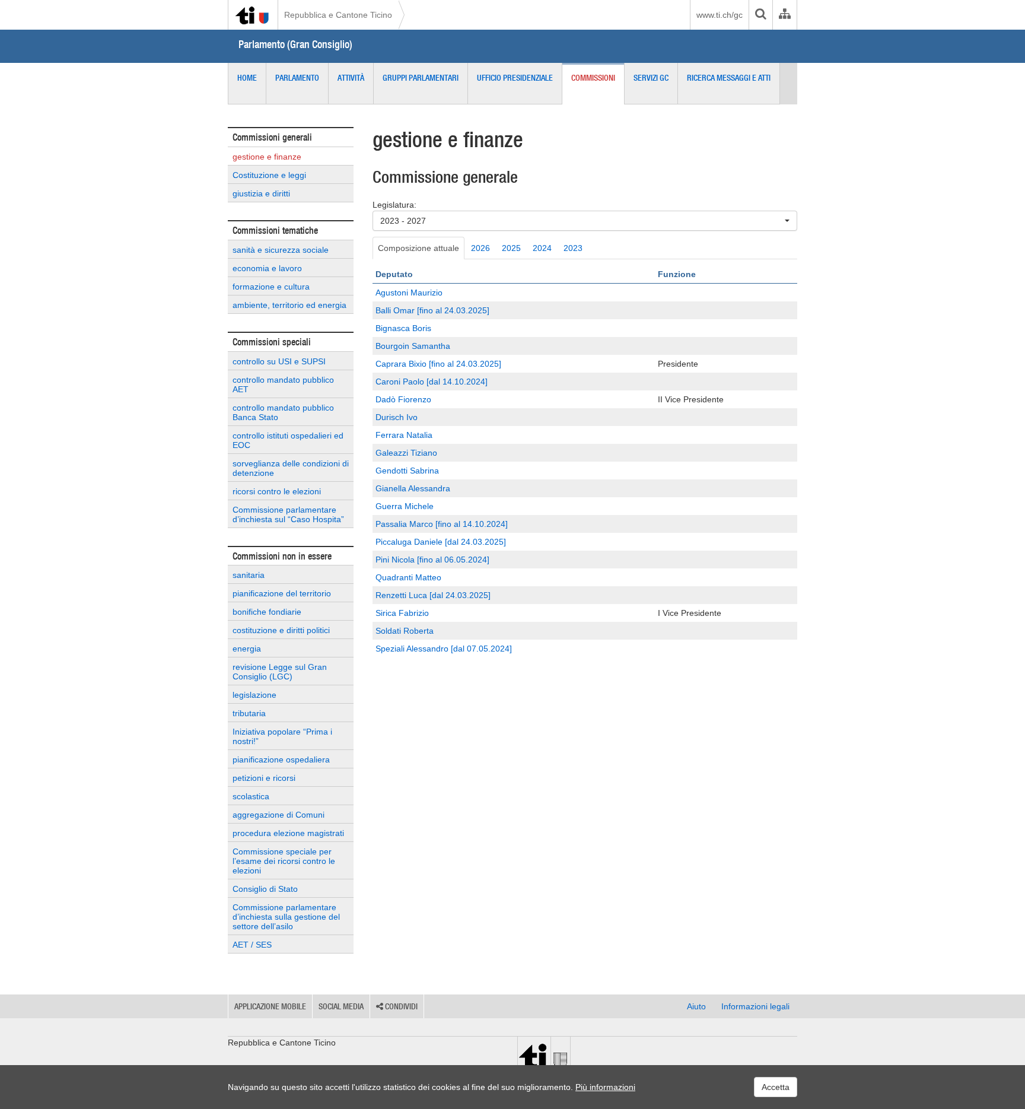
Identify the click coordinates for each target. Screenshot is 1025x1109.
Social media (341, 1006)
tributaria (249, 713)
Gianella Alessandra (412, 488)
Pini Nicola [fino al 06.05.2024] (432, 559)
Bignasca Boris (403, 328)
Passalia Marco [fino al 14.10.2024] (441, 524)
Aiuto (696, 1006)
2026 (480, 248)
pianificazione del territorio (282, 593)
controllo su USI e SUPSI (279, 361)
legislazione (254, 695)
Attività (351, 77)
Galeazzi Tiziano (406, 452)
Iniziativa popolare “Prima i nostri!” (282, 736)
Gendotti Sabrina (407, 470)
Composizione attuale (418, 248)
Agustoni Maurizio (409, 292)
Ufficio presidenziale (515, 77)
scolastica (251, 796)
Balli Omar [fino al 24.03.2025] (432, 310)
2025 (511, 248)
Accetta (776, 1087)
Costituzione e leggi (269, 175)
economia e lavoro (267, 268)
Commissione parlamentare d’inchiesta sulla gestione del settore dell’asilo (286, 917)
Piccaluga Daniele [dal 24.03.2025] (440, 541)
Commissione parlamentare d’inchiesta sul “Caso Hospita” (288, 514)
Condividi (400, 1006)
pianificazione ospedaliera (281, 759)
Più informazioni (605, 1087)
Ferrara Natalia (403, 435)
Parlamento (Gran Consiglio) (295, 44)
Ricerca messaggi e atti (729, 77)
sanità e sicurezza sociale (281, 250)
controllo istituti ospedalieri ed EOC (288, 440)
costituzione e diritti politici (281, 630)
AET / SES (252, 944)
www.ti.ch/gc (719, 15)
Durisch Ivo (396, 417)
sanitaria (249, 575)
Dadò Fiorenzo (403, 399)
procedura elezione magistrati (288, 833)
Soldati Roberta (404, 630)
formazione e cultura (271, 286)
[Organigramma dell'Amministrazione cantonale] (784, 15)
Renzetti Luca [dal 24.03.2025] (433, 595)
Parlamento (297, 77)
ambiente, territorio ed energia (289, 305)
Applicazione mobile (270, 1006)
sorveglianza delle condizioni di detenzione (291, 468)
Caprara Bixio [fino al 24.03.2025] (438, 363)
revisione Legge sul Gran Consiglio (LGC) (280, 671)
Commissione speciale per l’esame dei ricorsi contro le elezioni (284, 861)
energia (247, 648)
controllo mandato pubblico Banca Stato (283, 412)
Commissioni (593, 77)
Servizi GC (651, 77)
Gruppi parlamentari (421, 77)
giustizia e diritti (261, 193)
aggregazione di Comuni (278, 814)
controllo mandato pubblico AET (283, 384)
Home (247, 77)
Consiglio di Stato (265, 889)
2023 (573, 248)
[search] (760, 15)
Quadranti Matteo (408, 577)
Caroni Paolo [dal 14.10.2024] (431, 381)
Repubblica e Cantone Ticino (338, 15)
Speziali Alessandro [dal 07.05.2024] (443, 648)
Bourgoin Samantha (412, 346)
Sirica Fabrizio (402, 613)
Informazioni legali (755, 1006)
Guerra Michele (404, 506)
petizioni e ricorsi (264, 778)
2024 (542, 248)
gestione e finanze (267, 156)
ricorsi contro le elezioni (277, 491)
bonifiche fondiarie (267, 612)
